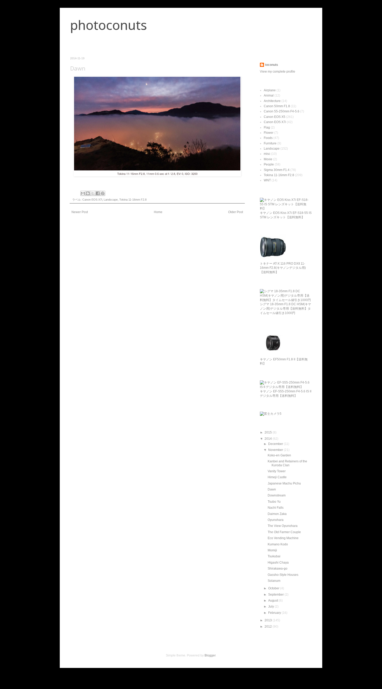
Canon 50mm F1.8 (277, 106)
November (276, 450)
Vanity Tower (277, 471)
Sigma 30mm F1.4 (276, 170)
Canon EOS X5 (274, 117)
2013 (269, 620)
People (269, 164)
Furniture (270, 143)
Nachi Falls (276, 507)
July (271, 606)
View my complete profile (277, 71)
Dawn (272, 489)
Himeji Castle (277, 477)
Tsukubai (274, 556)
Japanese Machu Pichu (284, 483)
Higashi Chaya (278, 562)
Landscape (111, 199)
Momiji (272, 550)
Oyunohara (276, 520)
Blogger (210, 655)
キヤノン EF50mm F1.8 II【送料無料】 (284, 362)
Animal (269, 95)
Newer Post (79, 212)
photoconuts (108, 25)
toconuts (271, 65)
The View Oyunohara (283, 526)
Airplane (270, 90)
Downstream (277, 495)
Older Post (235, 212)
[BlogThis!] (87, 193)
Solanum (274, 581)
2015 (269, 432)
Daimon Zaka (277, 514)
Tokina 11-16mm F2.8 (133, 199)
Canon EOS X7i (92, 199)
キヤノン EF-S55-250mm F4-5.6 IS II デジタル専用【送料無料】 (285, 394)
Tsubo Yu (274, 501)
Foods (268, 138)
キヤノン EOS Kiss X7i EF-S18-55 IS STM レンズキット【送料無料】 (286, 215)
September (276, 594)
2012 (269, 626)
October (274, 588)
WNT (267, 180)
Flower (268, 133)
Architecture (272, 101)
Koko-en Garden (279, 455)
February (275, 613)
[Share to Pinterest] (102, 193)
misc (267, 154)
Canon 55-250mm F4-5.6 (281, 111)
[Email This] (82, 193)
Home (158, 212)
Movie (268, 159)
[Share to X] (92, 193)
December (276, 444)
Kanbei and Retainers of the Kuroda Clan (287, 463)
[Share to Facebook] (97, 193)
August (273, 600)
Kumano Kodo (278, 544)
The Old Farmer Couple (284, 532)
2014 (269, 439)
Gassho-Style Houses (283, 575)
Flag (267, 127)
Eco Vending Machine (283, 538)
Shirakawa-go (277, 568)
